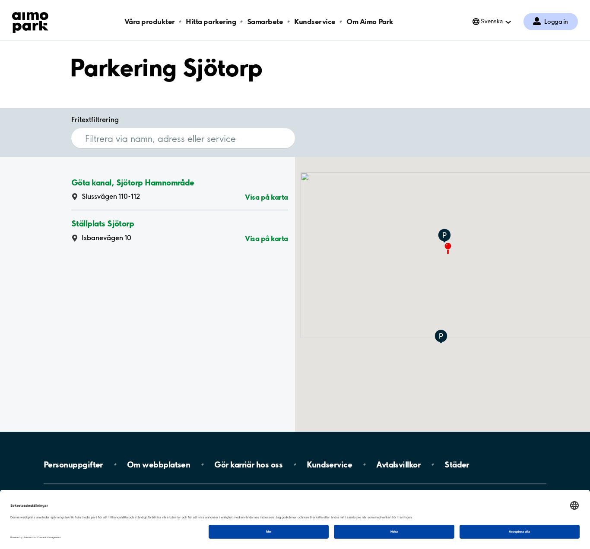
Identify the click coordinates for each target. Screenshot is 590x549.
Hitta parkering (211, 21)
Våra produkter (149, 21)
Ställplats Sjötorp (102, 223)
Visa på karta (266, 196)
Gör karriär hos (248, 464)
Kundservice (315, 21)
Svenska (492, 21)
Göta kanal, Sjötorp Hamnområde (132, 182)
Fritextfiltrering (95, 119)
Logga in (556, 21)
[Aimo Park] (30, 21)
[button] (444, 236)
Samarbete (265, 21)
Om (158, 464)
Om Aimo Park (369, 21)
